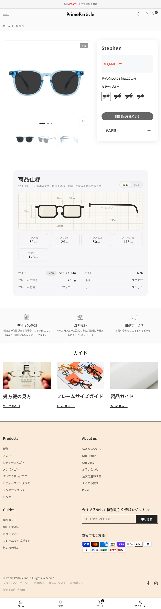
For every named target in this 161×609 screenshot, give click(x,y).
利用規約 (39, 583)
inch (136, 184)
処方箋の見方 (17, 396)
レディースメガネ (14, 462)
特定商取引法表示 (14, 590)
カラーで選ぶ (11, 534)
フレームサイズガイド (80, 396)
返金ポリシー (78, 583)
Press (85, 490)
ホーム (7, 26)
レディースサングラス (16, 483)
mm (125, 184)
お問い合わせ (90, 469)
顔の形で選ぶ (11, 527)
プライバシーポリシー (16, 583)
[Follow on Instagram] (156, 583)
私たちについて (91, 449)
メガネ (7, 456)
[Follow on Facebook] (148, 583)
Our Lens (88, 462)
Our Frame (89, 456)
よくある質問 (90, 483)
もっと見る (10, 406)
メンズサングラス (14, 490)
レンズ (7, 497)
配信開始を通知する (127, 116)
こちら (135, 330)
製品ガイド (122, 396)
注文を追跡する (91, 476)
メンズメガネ (11, 469)
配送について (57, 583)
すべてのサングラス (15, 476)
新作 (5, 449)
